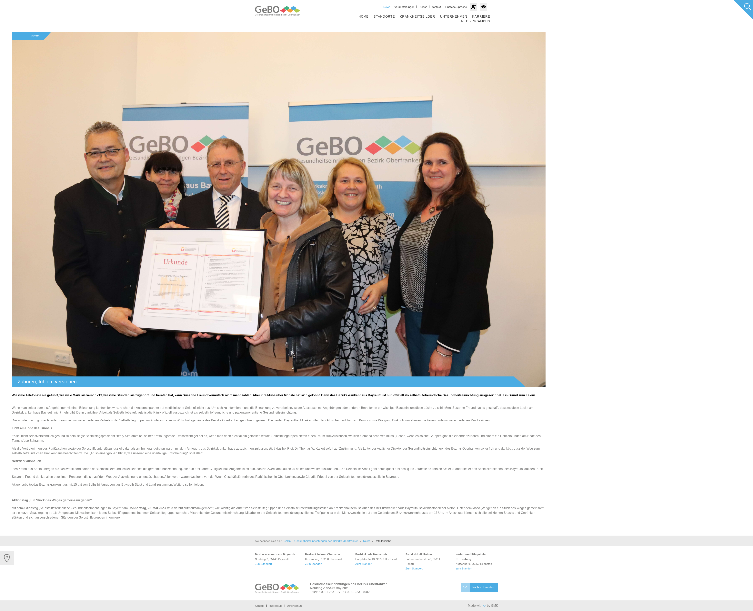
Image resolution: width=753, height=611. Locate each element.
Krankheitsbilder (417, 16)
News (386, 6)
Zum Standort (263, 563)
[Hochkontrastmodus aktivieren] (483, 7)
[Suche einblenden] (743, 10)
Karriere (481, 16)
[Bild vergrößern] (279, 209)
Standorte (384, 16)
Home (363, 16)
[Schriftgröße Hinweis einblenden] (473, 7)
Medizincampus (475, 21)
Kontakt (436, 6)
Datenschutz (294, 605)
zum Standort (464, 568)
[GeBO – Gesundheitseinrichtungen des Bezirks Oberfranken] (281, 11)
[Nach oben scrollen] (376, 605)
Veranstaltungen (404, 6)
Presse (423, 6)
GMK (494, 605)
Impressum (276, 605)
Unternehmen (453, 16)
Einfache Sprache (456, 6)
